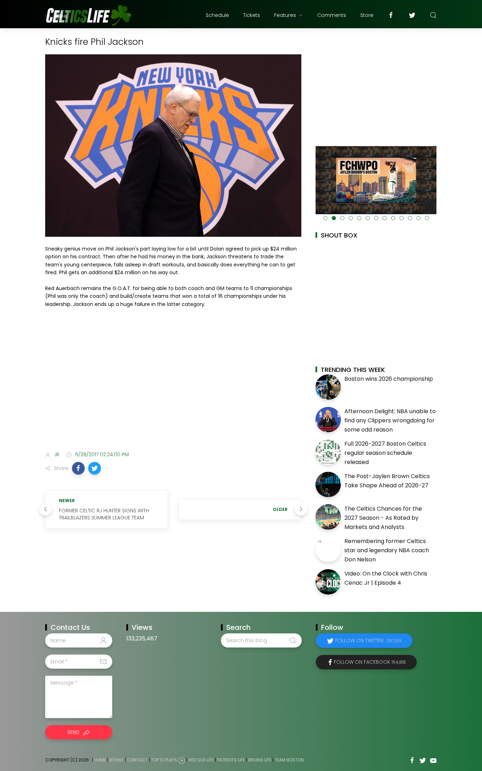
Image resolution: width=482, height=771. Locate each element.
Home (100, 760)
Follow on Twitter (368, 640)
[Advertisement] (173, 390)
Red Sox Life (201, 760)
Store (366, 15)
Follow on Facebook (370, 661)
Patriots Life (231, 760)
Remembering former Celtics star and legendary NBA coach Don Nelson (386, 550)
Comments (331, 15)
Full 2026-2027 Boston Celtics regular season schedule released (385, 453)
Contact (137, 760)
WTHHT (116, 760)
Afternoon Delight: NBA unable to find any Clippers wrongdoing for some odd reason (390, 420)
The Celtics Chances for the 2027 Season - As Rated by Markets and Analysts (383, 518)
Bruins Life (259, 760)
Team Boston (289, 760)
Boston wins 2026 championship (388, 379)
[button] (78, 468)
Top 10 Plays (164, 760)
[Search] (433, 15)
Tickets (251, 15)
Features (285, 15)
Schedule (217, 15)
